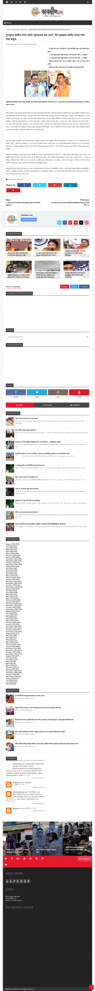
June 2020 (9, 682)
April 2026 (9, 551)
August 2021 (10, 656)
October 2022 (11, 630)
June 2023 (9, 615)
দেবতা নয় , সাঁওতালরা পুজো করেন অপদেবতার (26, 489)
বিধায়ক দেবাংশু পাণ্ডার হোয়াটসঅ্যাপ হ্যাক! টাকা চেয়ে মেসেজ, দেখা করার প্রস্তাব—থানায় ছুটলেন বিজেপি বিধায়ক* (44, 720)
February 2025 (11, 578)
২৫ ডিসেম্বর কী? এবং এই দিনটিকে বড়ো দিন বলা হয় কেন (29, 465)
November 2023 (11, 605)
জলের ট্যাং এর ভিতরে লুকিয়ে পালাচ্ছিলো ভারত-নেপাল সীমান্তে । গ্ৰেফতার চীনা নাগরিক (38, 442)
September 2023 (12, 609)
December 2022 (11, 626)
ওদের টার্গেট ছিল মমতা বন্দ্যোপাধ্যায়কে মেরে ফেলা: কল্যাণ (29, 696)
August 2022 (10, 633)
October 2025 (11, 563)
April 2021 (9, 663)
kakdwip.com (10, 989)
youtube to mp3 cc (17, 771)
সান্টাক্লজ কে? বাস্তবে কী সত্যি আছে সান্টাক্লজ (27, 500)
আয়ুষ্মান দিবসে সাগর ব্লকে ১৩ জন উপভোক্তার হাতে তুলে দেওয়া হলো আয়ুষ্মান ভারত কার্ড (38, 708)
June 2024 (9, 592)
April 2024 (9, 596)
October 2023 (11, 607)
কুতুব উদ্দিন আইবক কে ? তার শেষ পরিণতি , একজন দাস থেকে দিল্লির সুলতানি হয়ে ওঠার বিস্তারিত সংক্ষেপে (42, 453)
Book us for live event (13, 900)
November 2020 (11, 673)
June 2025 (9, 570)
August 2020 (10, 678)
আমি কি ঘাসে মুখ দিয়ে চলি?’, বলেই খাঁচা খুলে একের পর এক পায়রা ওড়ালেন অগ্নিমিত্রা (75, 253)
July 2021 (9, 658)
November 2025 (11, 561)
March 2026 (10, 553)
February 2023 (11, 622)
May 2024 (9, 594)
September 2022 (12, 632)
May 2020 (9, 684)
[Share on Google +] (55, 185)
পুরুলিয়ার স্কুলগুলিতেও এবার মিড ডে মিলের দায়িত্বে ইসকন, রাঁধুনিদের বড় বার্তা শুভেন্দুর (19, 276)
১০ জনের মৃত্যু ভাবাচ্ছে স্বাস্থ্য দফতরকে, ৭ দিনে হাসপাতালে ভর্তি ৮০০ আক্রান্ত (68, 55)
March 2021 (10, 665)
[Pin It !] (13, 190)
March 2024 (10, 598)
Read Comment (39, 778)
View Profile (29, 219)
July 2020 (9, 680)
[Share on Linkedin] (70, 185)
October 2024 (11, 585)
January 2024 (11, 602)
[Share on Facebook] (24, 185)
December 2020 (11, 671)
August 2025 (10, 566)
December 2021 (11, 648)
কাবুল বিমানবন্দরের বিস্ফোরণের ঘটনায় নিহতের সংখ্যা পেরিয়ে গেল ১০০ (76, 849)
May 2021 (9, 661)
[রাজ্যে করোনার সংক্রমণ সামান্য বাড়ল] (47, 839)
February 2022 (11, 645)
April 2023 (9, 619)
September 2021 (12, 654)
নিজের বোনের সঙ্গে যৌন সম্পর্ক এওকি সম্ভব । (27, 418)
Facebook (84, 287)
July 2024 (9, 591)
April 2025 (9, 574)
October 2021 (11, 652)
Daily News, (26, 44)
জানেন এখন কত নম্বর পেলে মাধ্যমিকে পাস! (26, 477)
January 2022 (11, 646)
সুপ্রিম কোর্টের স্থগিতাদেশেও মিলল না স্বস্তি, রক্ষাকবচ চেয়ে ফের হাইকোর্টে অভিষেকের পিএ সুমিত (40, 732)
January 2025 (11, 579)
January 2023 (11, 624)
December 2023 (11, 604)
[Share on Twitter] (40, 185)
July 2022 (9, 635)
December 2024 (11, 581)
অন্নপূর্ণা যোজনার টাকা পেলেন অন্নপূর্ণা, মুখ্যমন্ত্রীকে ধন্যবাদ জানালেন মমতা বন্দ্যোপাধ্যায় (75, 275)
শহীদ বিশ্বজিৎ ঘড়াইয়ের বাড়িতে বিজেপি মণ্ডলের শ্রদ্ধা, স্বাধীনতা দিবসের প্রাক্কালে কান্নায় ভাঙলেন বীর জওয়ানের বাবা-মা (47, 744)
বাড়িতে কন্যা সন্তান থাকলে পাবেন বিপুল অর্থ (26, 512)
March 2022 (10, 643)
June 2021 (9, 660)
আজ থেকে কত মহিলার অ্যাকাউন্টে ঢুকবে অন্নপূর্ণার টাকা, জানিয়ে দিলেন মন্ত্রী (18, 254)
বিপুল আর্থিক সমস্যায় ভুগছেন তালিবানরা (25, 430)
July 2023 (9, 613)
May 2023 (9, 617)
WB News (24, 29)
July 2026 (9, 546)
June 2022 (9, 637)
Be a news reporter (13, 896)
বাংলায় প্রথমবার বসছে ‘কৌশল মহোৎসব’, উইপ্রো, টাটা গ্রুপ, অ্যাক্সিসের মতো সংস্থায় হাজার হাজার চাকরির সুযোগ (46, 275)
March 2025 (10, 576)
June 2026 (9, 548)
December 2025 (11, 559)
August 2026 (10, 544)
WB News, (33, 44)
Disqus (74, 287)
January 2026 (11, 557)
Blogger (65, 287)
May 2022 (9, 639)
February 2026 (11, 555)
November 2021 (11, 650)
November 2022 (11, 628)
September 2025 (12, 564)
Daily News (16, 29)
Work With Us (11, 898)
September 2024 (12, 587)
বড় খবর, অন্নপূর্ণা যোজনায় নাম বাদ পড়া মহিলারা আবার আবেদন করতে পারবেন (46, 254)
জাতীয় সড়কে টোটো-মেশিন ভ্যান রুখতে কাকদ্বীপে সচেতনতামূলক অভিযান (66, 67)
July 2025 (9, 568)
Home (9, 29)
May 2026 (9, 550)
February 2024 (11, 600)
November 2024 (11, 583)
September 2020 (12, 676)
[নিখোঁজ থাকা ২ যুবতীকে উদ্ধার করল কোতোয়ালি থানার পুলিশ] (18, 839)
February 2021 (11, 667)
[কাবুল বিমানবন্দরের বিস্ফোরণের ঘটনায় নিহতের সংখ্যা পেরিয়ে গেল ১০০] (77, 839)
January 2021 (11, 669)
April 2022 (9, 641)
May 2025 (9, 572)
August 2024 (10, 589)
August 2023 (10, 611)
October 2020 (11, 674)
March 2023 (10, 620)
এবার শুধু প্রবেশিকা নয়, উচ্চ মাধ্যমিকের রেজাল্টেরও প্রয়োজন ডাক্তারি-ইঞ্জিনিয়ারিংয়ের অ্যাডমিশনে (40, 524)
